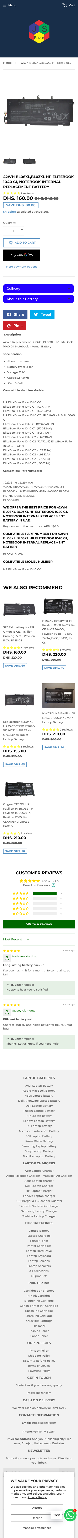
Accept (37, 1507)
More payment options (21, 266)
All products (39, 1276)
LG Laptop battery (39, 1125)
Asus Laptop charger (39, 1180)
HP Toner (39, 1325)
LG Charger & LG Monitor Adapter (39, 1201)
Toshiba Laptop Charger (39, 1216)
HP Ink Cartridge (39, 1295)
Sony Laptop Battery (39, 1151)
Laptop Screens (39, 1260)
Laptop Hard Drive (39, 1250)
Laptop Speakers (39, 1266)
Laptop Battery (39, 1230)
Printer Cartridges (39, 1245)
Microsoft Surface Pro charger (39, 1206)
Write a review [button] (39, 924)
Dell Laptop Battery (39, 1105)
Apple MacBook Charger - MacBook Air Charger (39, 1175)
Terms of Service (39, 1365)
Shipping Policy (39, 1355)
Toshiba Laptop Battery (39, 1156)
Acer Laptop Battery (39, 1085)
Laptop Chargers (39, 1235)
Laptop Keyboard (39, 1255)
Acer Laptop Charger (39, 1170)
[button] (12, 647)
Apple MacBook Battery (39, 1090)
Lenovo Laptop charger (39, 1195)
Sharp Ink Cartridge (39, 1315)
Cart (71, 5)
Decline (37, 1518)
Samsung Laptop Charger (39, 1211)
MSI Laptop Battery (39, 1136)
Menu (12, 5)
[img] (11, 951)
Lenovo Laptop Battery (39, 1120)
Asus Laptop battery (39, 1095)
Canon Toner (39, 1336)
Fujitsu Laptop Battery (39, 1110)
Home (7, 62)
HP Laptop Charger (39, 1190)
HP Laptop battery (39, 1115)
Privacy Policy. (37, 1497)
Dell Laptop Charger (39, 1185)
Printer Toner (39, 1240)
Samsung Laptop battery (39, 1146)
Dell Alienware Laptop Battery (39, 1100)
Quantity (9, 223)
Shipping (9, 211)
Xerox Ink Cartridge (39, 1320)
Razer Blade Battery (39, 1141)
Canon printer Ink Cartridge (39, 1305)
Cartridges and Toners (39, 1290)
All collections (39, 1271)
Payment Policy (39, 1370)
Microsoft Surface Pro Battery (39, 1131)
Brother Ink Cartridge (39, 1300)
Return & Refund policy (39, 1360)
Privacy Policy (39, 1350)
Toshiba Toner (39, 1331)
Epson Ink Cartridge (39, 1310)
